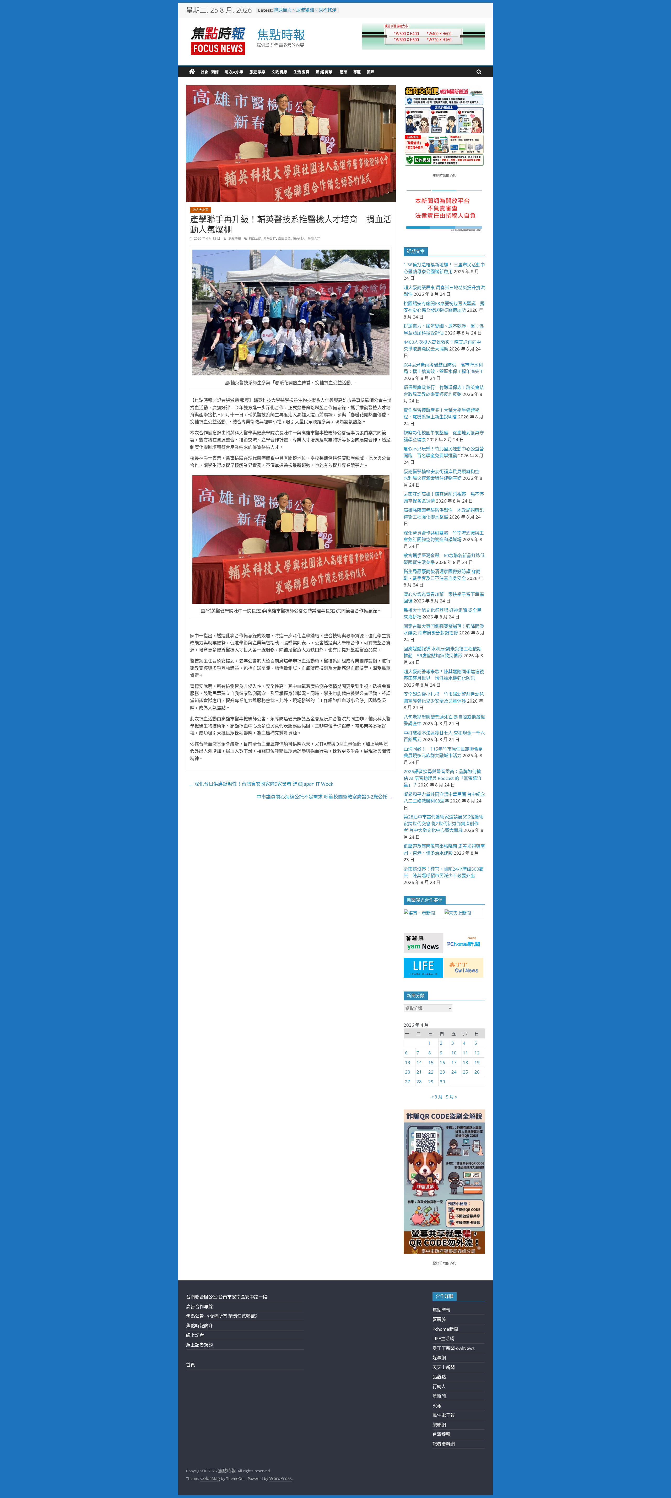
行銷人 (439, 1386)
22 (431, 1072)
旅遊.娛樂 (257, 71)
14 (419, 1062)
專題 (357, 71)
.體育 (343, 71)
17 (454, 1062)
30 (442, 1082)
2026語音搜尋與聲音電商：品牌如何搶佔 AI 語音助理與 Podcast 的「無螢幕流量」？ (442, 778)
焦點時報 (281, 34)
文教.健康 (279, 71)
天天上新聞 (443, 1367)
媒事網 (439, 1358)
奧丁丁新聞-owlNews (453, 1348)
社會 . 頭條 (210, 71)
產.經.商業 (324, 71)
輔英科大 (299, 238)
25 (465, 1072)
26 (477, 1072)
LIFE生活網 (443, 1338)
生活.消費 (301, 71)
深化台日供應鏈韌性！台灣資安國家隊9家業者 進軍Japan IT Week (261, 784)
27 (407, 1082)
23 (442, 1072)
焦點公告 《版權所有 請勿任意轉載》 (222, 1316)
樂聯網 (439, 1425)
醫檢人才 (313, 238)
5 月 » (451, 1097)
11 (465, 1053)
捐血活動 (255, 238)
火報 (436, 1406)
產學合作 (269, 238)
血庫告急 (284, 238)
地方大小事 (234, 71)
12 (477, 1053)
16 (442, 1062)
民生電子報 (443, 1415)
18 (465, 1062)
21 (419, 1072)
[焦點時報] (192, 71)
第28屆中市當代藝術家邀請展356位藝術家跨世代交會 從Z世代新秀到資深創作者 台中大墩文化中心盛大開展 (444, 823)
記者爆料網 (443, 1444)
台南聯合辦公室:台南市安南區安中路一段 (226, 1297)
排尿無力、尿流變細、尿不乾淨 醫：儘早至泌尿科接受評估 (307, 12)
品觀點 (439, 1377)
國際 (370, 71)
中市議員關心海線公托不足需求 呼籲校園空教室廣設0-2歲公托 (325, 797)
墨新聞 (439, 1396)
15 (431, 1062)
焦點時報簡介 (199, 1326)
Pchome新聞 (445, 1329)
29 (431, 1082)
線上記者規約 (199, 1345)
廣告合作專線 (199, 1306)
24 (454, 1072)
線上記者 (195, 1335)
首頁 (190, 1365)
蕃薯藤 (439, 1319)
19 (477, 1062)
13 (407, 1062)
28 (419, 1082)
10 (454, 1053)
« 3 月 (437, 1097)
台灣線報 (441, 1434)
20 (407, 1072)
